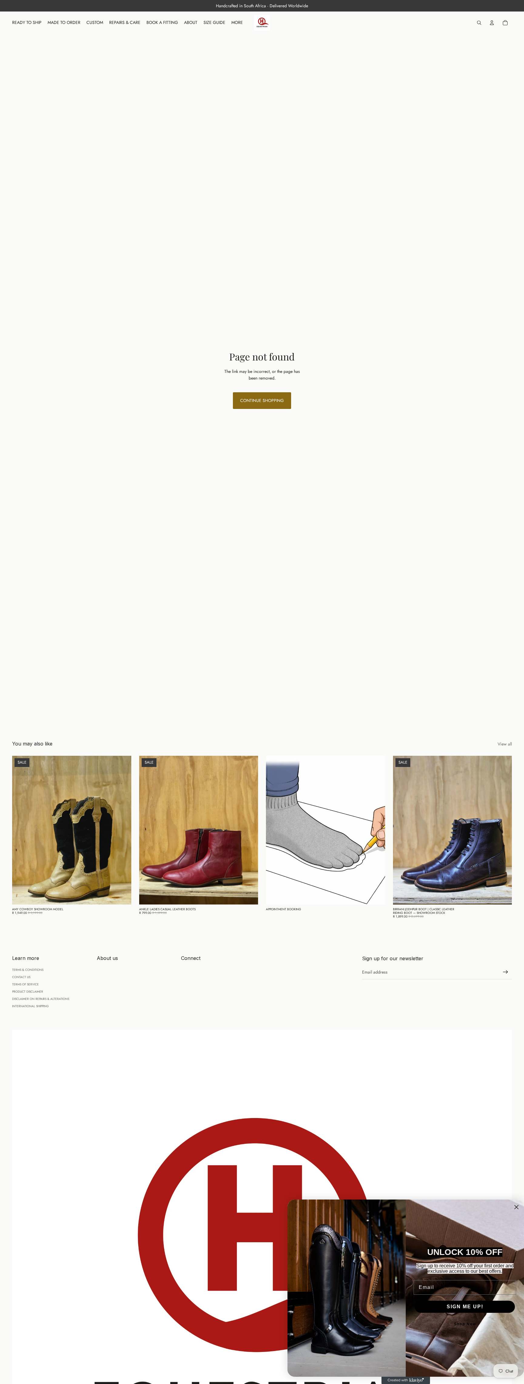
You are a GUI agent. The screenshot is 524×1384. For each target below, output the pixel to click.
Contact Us (21, 977)
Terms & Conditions (27, 969)
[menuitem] (237, 22)
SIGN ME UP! (465, 1306)
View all (505, 744)
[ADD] (121, 895)
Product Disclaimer (27, 991)
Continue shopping (262, 400)
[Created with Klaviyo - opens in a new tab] (405, 1380)
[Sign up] (505, 972)
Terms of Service (25, 984)
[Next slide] (122, 830)
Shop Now (465, 1324)
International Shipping (30, 1006)
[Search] (479, 22)
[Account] (492, 22)
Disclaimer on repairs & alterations (40, 999)
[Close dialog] (516, 1207)
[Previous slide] (21, 830)
